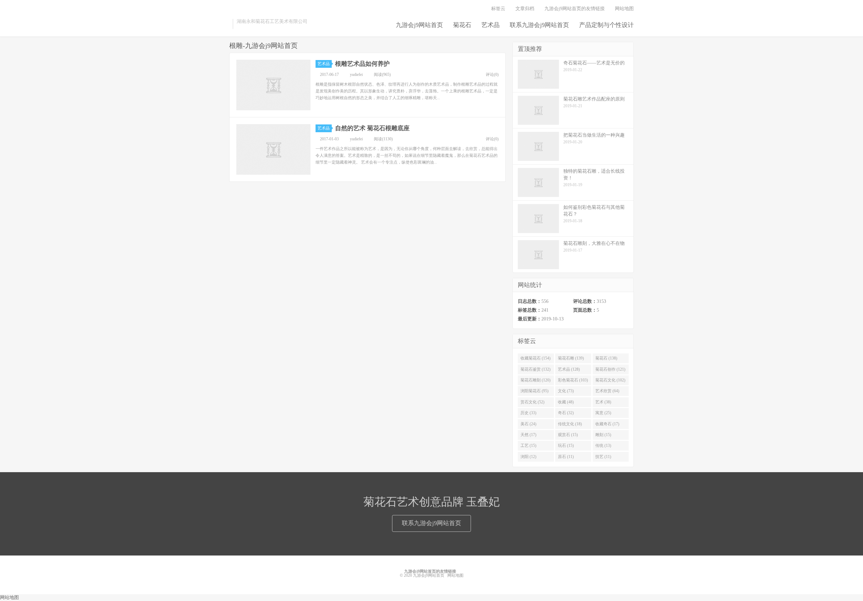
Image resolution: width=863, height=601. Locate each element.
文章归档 (524, 8)
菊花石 (462, 25)
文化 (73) (566, 391)
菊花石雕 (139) (571, 358)
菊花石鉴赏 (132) (535, 369)
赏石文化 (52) (532, 402)
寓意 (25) (603, 412)
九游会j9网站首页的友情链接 (574, 8)
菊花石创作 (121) (610, 369)
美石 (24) (528, 424)
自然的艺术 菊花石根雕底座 (372, 128)
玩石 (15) (566, 445)
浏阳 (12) (528, 456)
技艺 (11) (603, 456)
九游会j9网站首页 (419, 25)
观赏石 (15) (568, 434)
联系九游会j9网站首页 (539, 25)
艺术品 (490, 25)
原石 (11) (566, 456)
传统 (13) (603, 445)
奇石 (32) (566, 412)
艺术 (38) (603, 402)
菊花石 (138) (606, 358)
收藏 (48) (566, 402)
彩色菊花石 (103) (573, 380)
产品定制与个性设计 (606, 25)
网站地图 (624, 8)
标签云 (498, 8)
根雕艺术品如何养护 (362, 63)
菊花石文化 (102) (610, 380)
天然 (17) (528, 434)
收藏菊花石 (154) (535, 358)
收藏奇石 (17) (607, 424)
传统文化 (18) (570, 424)
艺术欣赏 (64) (607, 391)
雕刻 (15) (603, 434)
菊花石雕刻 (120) (535, 380)
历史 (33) (528, 412)
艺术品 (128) (569, 369)
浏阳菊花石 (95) (534, 391)
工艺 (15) (528, 445)
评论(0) (492, 74)
